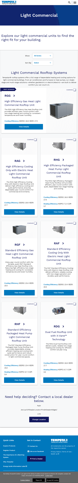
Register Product (9, 450)
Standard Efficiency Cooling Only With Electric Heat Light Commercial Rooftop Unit (59, 256)
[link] (9, 2)
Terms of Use (66, 451)
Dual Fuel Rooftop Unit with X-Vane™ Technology (58, 336)
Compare (69, 90)
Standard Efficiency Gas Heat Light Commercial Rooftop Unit (19, 254)
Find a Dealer (37, 459)
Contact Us (33, 446)
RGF (17, 244)
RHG (57, 159)
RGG (8, 95)
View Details (24, 127)
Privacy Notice (56, 451)
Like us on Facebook (37, 451)
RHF (17, 324)
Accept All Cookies (52, 480)
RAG (17, 161)
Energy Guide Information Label (14, 466)
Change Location (39, 419)
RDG (57, 326)
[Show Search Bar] (69, 2)
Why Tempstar (8, 462)
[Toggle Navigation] (75, 2)
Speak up (54, 454)
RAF (57, 243)
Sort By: (28, 63)
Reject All (39, 480)
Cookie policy (49, 475)
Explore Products (9, 446)
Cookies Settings (25, 480)
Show (27, 56)
